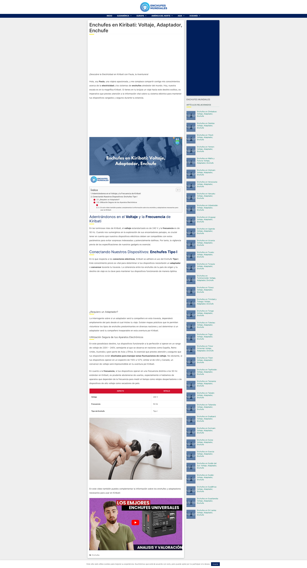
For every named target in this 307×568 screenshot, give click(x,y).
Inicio (109, 16)
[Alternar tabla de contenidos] (177, 190)
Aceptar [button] (215, 564)
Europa (140, 16)
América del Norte (160, 16)
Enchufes (96, 555)
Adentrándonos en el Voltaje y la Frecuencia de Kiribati (116, 193)
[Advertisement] (135, 55)
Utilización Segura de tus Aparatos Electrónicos (118, 202)
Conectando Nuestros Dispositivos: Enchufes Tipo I (115, 196)
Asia (180, 16)
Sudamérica (123, 16)
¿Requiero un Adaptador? (109, 200)
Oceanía (193, 16)
